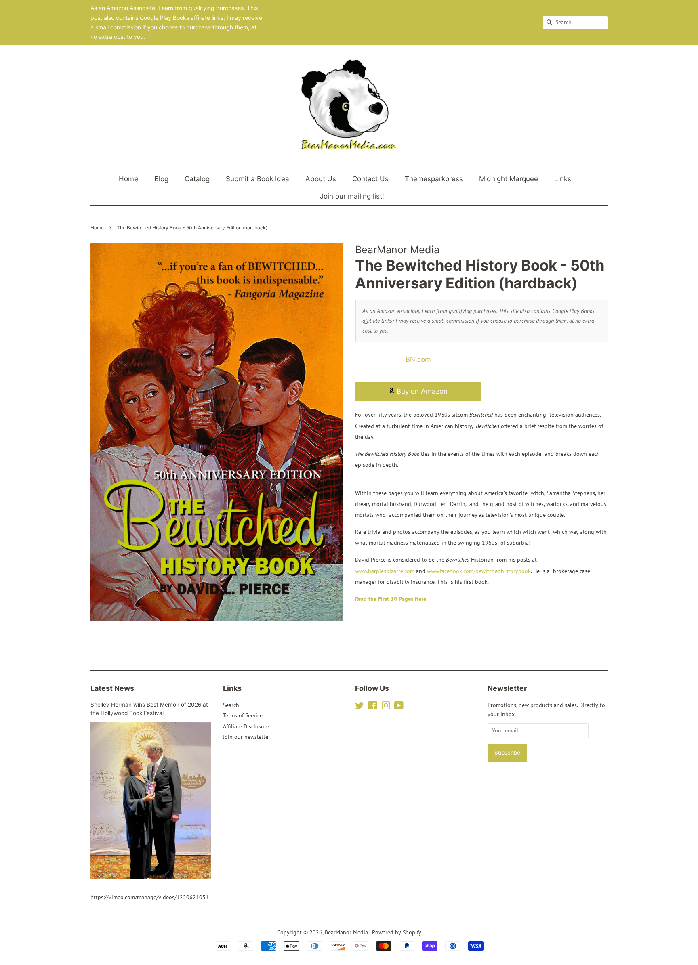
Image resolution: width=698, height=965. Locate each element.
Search (231, 705)
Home (128, 179)
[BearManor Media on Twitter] (359, 707)
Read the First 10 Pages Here (390, 598)
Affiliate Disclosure (246, 726)
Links (562, 179)
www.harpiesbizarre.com (384, 571)
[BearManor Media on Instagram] (385, 707)
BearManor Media (347, 932)
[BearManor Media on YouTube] (399, 707)
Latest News (112, 688)
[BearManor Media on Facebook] (372, 707)
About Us (320, 179)
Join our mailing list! (352, 196)
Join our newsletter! (247, 737)
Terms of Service (243, 715)
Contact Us (370, 179)
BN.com (418, 359)
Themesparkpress (434, 179)
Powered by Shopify (396, 932)
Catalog (197, 179)
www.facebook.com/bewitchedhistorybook (479, 571)
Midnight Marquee (508, 179)
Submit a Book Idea (257, 179)
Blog (161, 179)
